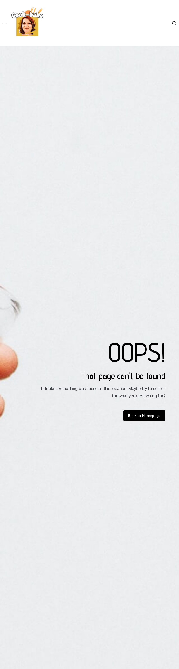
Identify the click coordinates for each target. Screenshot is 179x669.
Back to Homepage (144, 415)
